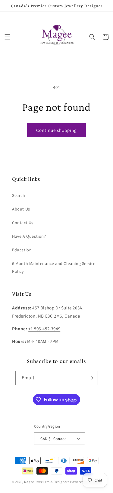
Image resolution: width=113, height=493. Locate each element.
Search (18, 195)
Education (22, 250)
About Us (21, 209)
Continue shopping (56, 130)
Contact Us (22, 222)
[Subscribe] (91, 378)
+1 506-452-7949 (44, 328)
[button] (7, 37)
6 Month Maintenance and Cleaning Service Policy (54, 267)
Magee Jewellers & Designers (47, 482)
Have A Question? (29, 236)
